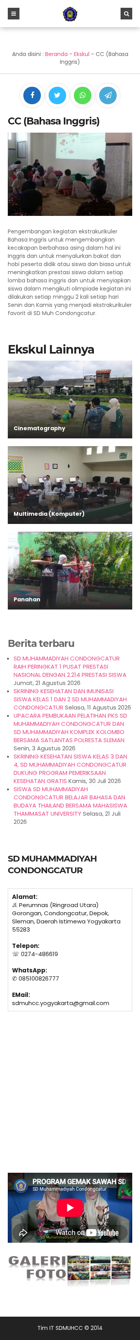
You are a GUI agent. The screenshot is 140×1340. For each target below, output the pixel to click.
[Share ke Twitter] (58, 96)
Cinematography (39, 428)
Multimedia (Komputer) (49, 514)
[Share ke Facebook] (33, 96)
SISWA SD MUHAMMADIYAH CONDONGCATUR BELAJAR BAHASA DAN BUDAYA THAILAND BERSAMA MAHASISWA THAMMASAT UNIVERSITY (70, 801)
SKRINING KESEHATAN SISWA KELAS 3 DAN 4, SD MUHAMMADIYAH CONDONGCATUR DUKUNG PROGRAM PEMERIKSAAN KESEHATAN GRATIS (70, 768)
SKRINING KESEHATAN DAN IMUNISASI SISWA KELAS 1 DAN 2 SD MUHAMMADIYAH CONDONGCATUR (70, 699)
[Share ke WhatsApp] (82, 96)
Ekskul (81, 54)
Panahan (27, 599)
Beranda (56, 54)
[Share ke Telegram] (108, 96)
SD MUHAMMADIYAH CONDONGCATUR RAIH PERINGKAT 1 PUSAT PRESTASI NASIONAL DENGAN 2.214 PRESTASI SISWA (70, 666)
